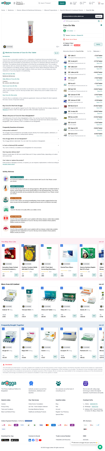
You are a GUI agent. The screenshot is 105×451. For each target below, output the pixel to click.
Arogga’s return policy (9, 164)
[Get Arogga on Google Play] (5, 440)
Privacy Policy (5, 406)
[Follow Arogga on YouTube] (40, 440)
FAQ (57, 406)
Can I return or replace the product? (13, 160)
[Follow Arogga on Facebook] (33, 440)
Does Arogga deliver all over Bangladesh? (15, 138)
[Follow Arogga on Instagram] (36, 440)
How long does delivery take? (11, 152)
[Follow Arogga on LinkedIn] (30, 440)
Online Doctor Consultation (36, 404)
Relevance (96, 51)
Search (62, 3)
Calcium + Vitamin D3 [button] (77, 35)
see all (101, 242)
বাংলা (57, 53)
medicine (5, 109)
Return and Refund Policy (8, 412)
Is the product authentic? (10, 130)
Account (58, 409)
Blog (57, 404)
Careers (3, 404)
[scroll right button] (102, 261)
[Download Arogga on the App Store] (15, 440)
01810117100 (95, 406)
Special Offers (59, 414)
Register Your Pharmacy (62, 412)
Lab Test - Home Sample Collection (38, 406)
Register (98, 16)
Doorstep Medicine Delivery (36, 409)
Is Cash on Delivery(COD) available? (13, 145)
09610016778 (93, 404)
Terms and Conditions (7, 409)
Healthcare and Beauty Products (37, 412)
